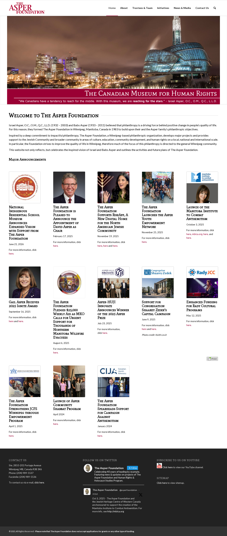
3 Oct (95, 494)
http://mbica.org (115, 511)
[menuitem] (112, 8)
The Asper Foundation (105, 490)
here (100, 245)
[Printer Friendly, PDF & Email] (212, 358)
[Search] (214, 8)
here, (206, 234)
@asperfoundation (128, 490)
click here (39, 482)
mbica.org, (197, 234)
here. (11, 253)
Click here (167, 467)
